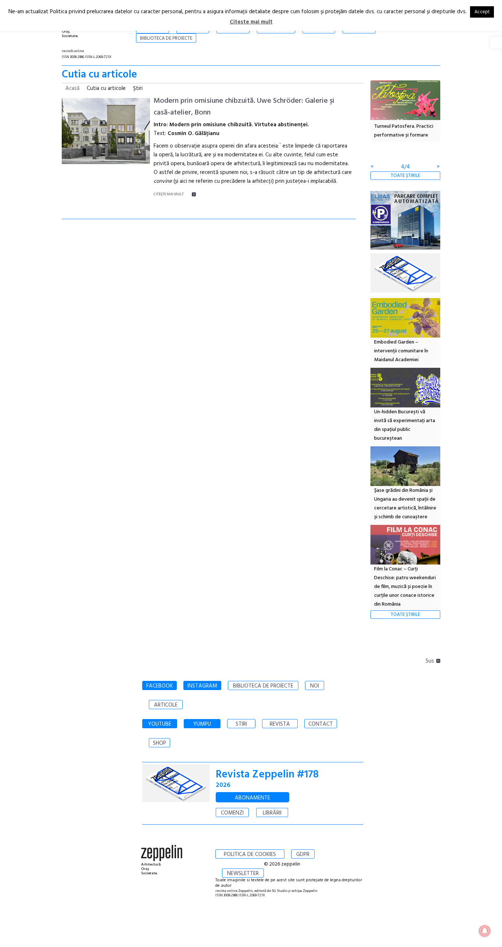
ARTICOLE (166, 705)
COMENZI (232, 813)
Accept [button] (482, 12)
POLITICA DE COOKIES (250, 854)
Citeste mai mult (251, 22)
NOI (314, 686)
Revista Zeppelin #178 (267, 774)
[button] (496, 42)
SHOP (159, 743)
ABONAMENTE (252, 798)
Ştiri (138, 88)
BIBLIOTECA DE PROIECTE (263, 686)
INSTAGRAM (202, 686)
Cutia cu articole (106, 88)
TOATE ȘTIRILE (405, 175)
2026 (223, 785)
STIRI (241, 724)
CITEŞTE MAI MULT (169, 194)
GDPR (302, 854)
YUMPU (202, 724)
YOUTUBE (159, 724)
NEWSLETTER (243, 873)
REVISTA (280, 724)
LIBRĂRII (272, 813)
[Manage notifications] (485, 931)
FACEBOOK (159, 686)
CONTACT (320, 724)
